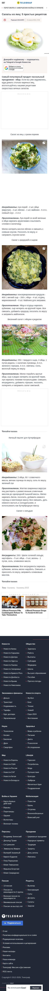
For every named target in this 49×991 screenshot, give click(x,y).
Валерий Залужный (12, 853)
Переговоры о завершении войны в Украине (23, 8)
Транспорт (8, 702)
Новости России (10, 768)
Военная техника (11, 824)
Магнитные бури (34, 784)
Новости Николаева (12, 685)
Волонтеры (8, 820)
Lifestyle (29, 755)
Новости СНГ (9, 772)
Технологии (8, 731)
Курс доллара (9, 714)
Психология (33, 743)
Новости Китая (10, 776)
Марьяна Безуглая (11, 869)
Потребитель (33, 764)
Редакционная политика (13, 939)
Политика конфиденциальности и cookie (20, 935)
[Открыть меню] (3, 3)
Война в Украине (9, 796)
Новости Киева (10, 649)
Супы (30, 894)
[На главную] (24, 3)
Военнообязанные (35, 813)
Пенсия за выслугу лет (13, 906)
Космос (7, 735)
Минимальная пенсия (13, 902)
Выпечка (31, 886)
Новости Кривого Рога (13, 673)
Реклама (6, 947)
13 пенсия (8, 886)
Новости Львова (10, 665)
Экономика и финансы (12, 693)
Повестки (32, 801)
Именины (32, 857)
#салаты (11, 588)
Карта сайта (8, 963)
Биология (8, 739)
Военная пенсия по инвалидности (12, 897)
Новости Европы (11, 760)
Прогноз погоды (34, 681)
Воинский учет (34, 817)
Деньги (6, 698)
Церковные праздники (37, 837)
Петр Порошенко (11, 861)
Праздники (31, 832)
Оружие (7, 816)
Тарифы (7, 710)
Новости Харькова (11, 653)
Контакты (7, 955)
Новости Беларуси (11, 780)
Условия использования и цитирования (19, 943)
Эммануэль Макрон (12, 849)
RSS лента (7, 972)
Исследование (34, 747)
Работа (31, 653)
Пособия (31, 677)
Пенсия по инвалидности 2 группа (13, 891)
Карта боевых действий (9, 802)
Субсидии (32, 661)
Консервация (33, 890)
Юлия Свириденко (11, 873)
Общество (30, 644)
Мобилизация (32, 796)
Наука (4, 726)
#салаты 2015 (22, 588)
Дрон (6, 743)
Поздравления (34, 788)
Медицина (32, 665)
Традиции (32, 845)
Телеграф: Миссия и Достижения (17, 967)
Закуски (31, 906)
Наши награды (9, 951)
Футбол (31, 698)
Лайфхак (31, 780)
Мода (30, 768)
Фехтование (33, 718)
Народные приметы (36, 841)
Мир (4, 755)
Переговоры (9, 812)
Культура (31, 776)
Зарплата (32, 649)
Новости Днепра (11, 657)
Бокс (30, 702)
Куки (23, 988)
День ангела (33, 853)
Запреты (31, 849)
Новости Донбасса (11, 677)
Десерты (31, 898)
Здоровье (30, 726)
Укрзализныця (9, 718)
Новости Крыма (10, 681)
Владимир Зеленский (13, 837)
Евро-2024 (32, 714)
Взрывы (7, 808)
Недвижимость (10, 706)
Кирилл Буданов (10, 857)
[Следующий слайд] (46, 8)
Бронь (30, 805)
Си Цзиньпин (9, 845)
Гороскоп (31, 760)
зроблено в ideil (8, 983)
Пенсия (5, 881)
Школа (30, 669)
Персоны (6, 832)
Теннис (31, 706)
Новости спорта (33, 693)
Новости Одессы (11, 661)
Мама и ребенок (34, 731)
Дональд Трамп (10, 841)
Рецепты (30, 881)
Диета (30, 739)
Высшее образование (37, 673)
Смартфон (8, 747)
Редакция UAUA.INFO (17, 20)
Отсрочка (31, 809)
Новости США (9, 764)
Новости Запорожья (12, 669)
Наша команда (9, 959)
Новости (6, 644)
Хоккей (31, 710)
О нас (5, 931)
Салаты (31, 902)
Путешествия (33, 772)
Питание (31, 735)
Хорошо (35, 988)
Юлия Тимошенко (11, 865)
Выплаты (31, 657)
